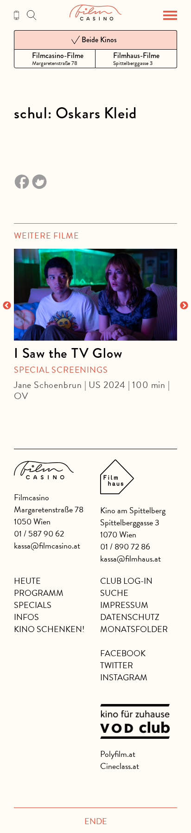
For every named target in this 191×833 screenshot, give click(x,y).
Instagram (123, 677)
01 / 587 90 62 (39, 533)
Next (184, 305)
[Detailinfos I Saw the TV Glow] (95, 295)
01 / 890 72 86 (125, 546)
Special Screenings (61, 369)
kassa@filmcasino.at (47, 545)
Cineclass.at (119, 766)
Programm (39, 593)
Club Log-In (126, 581)
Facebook (123, 653)
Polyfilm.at (117, 754)
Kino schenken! (49, 629)
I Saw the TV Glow (68, 353)
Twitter (116, 665)
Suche (114, 593)
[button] (170, 15)
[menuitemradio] (55, 58)
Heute (27, 581)
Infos (26, 617)
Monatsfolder (134, 629)
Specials (32, 605)
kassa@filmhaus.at (130, 558)
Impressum (124, 605)
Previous (7, 305)
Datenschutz (129, 617)
